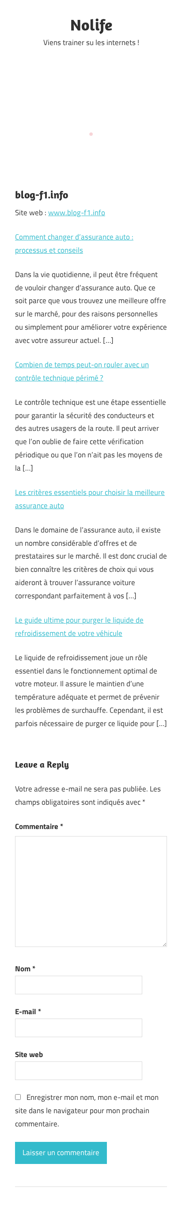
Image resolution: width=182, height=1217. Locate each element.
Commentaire (39, 826)
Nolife (91, 24)
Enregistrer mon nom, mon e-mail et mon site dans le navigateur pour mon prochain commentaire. (87, 1110)
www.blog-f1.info (76, 212)
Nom (25, 968)
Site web (29, 1054)
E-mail (28, 1011)
